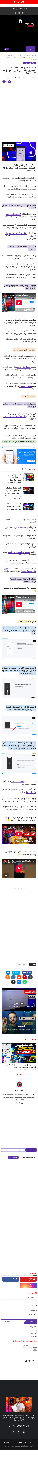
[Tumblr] (30, 977)
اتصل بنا (33, 1336)
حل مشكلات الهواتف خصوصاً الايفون (19, 417)
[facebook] (19, 12)
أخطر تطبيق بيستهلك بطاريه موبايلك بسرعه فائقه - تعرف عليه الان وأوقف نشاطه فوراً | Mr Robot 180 (13, 493)
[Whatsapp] (24, 982)
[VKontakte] (13, 977)
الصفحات (31, 1321)
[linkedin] (8, 973)
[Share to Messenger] (19, 982)
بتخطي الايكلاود (25, 386)
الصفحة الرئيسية (30, 55)
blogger (31, 1150)
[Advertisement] (19, 100)
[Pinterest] (24, 977)
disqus (19, 1150)
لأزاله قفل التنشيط (15, 527)
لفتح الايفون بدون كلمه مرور (20, 234)
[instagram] (15, 12)
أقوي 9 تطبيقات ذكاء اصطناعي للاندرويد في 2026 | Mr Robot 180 (13, 506)
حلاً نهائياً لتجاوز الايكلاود (18, 233)
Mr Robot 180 (19, 1090)
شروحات (19, 55)
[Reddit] (19, 977)
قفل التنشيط (31, 792)
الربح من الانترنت (31, 1297)
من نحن (33, 1333)
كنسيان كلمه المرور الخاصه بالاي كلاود (21, 215)
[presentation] (35, 1059)
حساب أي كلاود (17, 781)
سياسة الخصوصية (8, 1442)
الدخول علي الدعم (24, 367)
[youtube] (22, 12)
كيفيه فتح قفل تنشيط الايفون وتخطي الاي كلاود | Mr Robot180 (21, 58)
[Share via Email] (13, 982)
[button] (20, 1074)
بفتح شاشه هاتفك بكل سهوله (19, 800)
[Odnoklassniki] (7, 977)
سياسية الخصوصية (30, 1330)
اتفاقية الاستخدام (30, 1327)
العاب (33, 1301)
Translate (7, 1321)
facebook (28, 972)
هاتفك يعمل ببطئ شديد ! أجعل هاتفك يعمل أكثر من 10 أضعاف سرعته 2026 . (14, 478)
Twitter (17, 972)
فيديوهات (9, 55)
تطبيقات (33, 1306)
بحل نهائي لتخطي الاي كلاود (19, 552)
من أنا (19, 1321)
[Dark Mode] (6, 49)
